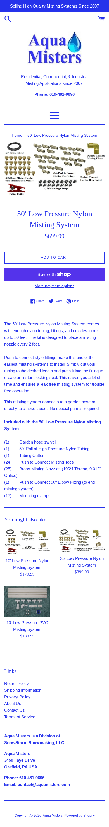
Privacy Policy (17, 696)
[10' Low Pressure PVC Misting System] (27, 601)
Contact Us (14, 710)
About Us (12, 703)
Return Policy (16, 683)
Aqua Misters (53, 816)
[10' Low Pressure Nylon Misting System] (27, 542)
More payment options (54, 286)
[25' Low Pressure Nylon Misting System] (82, 540)
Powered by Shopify (79, 816)
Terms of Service (19, 717)
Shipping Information (22, 690)
